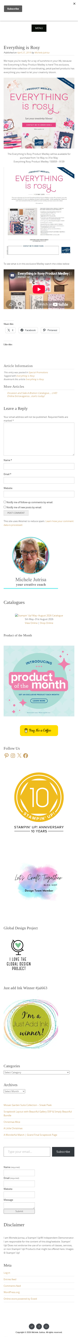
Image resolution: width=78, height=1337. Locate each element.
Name (8, 460)
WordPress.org (12, 1292)
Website (8, 488)
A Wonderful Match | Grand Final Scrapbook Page (30, 1134)
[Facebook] (39, 1326)
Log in (7, 1272)
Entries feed (10, 1279)
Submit (19, 1211)
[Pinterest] (46, 1326)
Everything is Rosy (25, 375)
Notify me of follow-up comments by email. (30, 502)
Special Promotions (38, 372)
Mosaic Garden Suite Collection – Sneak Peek (28, 1105)
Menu (39, 28)
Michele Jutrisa (41, 52)
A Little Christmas (13, 1128)
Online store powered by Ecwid (20, 1298)
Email (7, 474)
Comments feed (12, 1285)
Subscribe (63, 1152)
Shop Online (46, 623)
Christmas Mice (12, 1122)
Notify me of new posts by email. (24, 507)
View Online (31, 623)
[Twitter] (32, 1326)
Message (8, 1199)
